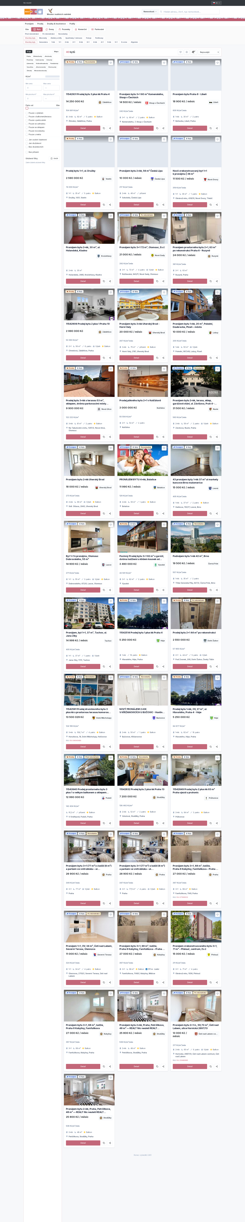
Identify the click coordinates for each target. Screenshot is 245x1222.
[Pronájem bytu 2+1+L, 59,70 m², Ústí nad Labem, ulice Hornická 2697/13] (196, 1006)
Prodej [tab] (40, 24)
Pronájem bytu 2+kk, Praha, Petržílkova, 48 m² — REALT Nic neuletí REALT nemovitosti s (88, 1112)
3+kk (81, 42)
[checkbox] (27, 113)
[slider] (27, 108)
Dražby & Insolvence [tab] (56, 24)
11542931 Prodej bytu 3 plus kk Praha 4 (88, 94)
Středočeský (37, 56)
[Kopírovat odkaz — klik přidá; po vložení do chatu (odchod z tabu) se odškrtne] (103, 128)
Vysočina (30, 67)
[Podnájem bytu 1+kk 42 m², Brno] (196, 537)
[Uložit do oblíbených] (110, 63)
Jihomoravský (41, 67)
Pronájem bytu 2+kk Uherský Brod (85, 479)
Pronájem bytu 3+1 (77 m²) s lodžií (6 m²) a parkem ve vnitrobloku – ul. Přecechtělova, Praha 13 (142, 868)
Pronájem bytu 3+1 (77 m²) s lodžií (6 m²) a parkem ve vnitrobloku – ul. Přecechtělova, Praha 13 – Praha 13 (89, 868)
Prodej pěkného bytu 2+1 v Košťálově (140, 400)
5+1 (116, 42)
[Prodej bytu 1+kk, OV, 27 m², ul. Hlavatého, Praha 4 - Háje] (196, 690)
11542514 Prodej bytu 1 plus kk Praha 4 (141, 632)
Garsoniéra (43, 42)
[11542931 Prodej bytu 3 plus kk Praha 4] (89, 75)
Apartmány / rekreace (73, 38)
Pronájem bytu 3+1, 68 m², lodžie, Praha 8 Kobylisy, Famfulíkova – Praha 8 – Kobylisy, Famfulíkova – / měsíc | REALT (196, 868)
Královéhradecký (42, 63)
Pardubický (54, 63)
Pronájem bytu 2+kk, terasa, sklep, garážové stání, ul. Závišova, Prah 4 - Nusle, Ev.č (193, 403)
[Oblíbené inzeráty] (180, 52)
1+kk (53, 42)
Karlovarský (40, 60)
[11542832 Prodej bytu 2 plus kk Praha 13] (142, 770)
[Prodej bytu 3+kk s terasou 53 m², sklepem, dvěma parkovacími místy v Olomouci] (89, 381)
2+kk (67, 42)
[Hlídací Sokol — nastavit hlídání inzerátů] (50, 11)
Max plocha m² (49, 94)
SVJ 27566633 (182, 897)
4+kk (95, 42)
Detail (83, 128)
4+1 (102, 42)
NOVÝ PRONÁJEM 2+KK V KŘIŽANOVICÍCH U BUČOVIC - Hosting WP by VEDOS (141, 712)
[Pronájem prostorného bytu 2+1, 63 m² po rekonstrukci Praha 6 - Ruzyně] (196, 228)
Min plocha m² (31, 94)
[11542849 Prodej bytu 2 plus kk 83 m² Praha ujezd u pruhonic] (196, 770)
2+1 (73, 42)
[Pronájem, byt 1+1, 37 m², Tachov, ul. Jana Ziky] (89, 613)
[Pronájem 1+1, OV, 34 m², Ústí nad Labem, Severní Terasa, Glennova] (89, 926)
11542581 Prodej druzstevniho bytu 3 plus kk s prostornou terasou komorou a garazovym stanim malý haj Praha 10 (88, 712)
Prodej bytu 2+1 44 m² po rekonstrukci (194, 632)
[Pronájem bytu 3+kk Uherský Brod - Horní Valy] (142, 304)
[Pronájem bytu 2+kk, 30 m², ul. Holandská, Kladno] (89, 228)
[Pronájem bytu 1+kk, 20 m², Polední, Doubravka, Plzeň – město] (196, 304)
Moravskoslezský (40, 71)
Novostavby (63, 34)
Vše (27, 29)
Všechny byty (30, 38)
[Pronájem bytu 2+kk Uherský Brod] (89, 460)
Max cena (47, 84)
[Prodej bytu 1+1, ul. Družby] (89, 151)
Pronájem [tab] (29, 24)
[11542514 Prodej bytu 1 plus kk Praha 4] (142, 613)
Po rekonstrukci (48, 34)
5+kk (109, 42)
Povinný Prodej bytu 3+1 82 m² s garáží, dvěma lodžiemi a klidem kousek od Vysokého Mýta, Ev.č (141, 559)
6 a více (124, 42)
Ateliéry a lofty (56, 38)
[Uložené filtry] (186, 52)
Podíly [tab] (72, 24)
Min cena (29, 84)
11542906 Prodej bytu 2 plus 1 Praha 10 (88, 323)
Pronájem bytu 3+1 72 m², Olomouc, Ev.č (142, 247)
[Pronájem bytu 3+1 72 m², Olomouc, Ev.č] (142, 228)
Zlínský (29, 71)
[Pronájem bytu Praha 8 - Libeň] (196, 75)
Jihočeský (48, 56)
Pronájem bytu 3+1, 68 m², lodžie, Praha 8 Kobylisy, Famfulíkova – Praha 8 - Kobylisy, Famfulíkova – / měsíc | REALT (142, 949)
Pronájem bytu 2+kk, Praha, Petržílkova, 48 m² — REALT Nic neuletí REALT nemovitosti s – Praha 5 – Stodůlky (141, 1028)
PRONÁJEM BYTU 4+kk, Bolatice (137, 479)
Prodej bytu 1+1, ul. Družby (80, 170)
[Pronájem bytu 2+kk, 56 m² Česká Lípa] (142, 151)
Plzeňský (30, 60)
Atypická (134, 42)
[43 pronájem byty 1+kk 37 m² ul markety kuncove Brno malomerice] (196, 460)
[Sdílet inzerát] (110, 128)
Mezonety (43, 38)
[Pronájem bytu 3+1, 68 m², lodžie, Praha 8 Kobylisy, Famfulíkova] (89, 1006)
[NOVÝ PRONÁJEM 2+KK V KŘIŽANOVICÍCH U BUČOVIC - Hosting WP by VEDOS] (142, 690)
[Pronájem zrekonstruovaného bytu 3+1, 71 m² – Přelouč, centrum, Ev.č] (196, 926)
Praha (29, 56)
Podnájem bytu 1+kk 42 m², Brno (191, 556)
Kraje (29, 51)
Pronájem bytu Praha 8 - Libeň (190, 94)
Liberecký (30, 63)
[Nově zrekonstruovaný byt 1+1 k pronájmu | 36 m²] (196, 151)
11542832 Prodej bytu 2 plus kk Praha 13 (141, 789)
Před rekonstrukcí (32, 34)
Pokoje (88, 38)
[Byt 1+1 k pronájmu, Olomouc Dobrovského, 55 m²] (89, 537)
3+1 (88, 42)
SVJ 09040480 (75, 740)
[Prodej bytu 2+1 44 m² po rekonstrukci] (196, 613)
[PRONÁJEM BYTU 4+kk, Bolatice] (142, 460)
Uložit (56, 158)
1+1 (60, 42)
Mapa (56, 51)
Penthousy (99, 38)
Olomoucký (52, 67)
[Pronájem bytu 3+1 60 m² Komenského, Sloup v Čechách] (142, 75)
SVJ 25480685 (182, 1060)
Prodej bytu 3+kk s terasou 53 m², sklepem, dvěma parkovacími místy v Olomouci (86, 403)
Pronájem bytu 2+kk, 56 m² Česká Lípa (141, 170)
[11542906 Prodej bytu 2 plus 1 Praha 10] (89, 304)
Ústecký (49, 60)
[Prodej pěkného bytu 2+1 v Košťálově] (142, 381)
